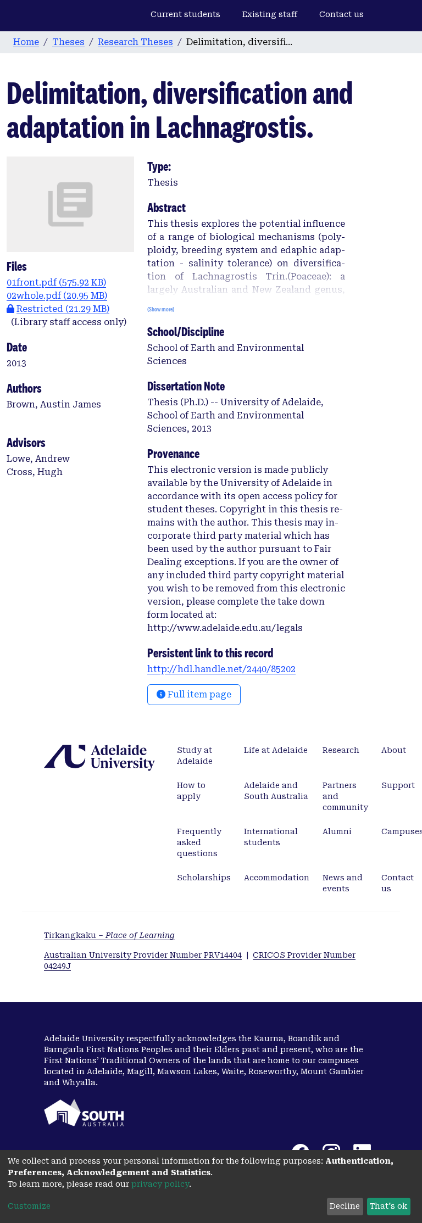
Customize (29, 1206)
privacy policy (160, 1184)
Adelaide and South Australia (276, 791)
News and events (343, 883)
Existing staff (269, 14)
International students (271, 837)
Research (341, 750)
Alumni (337, 831)
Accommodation (276, 877)
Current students (185, 14)
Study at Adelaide (195, 756)
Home (26, 42)
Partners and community (345, 796)
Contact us (341, 14)
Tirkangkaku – (109, 935)
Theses (68, 42)
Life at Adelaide (276, 750)
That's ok (388, 1206)
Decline (345, 1206)
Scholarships (204, 877)
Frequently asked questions (199, 842)
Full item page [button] (198, 694)
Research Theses (135, 42)
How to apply (191, 791)
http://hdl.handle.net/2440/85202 (221, 669)
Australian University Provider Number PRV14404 (143, 955)
